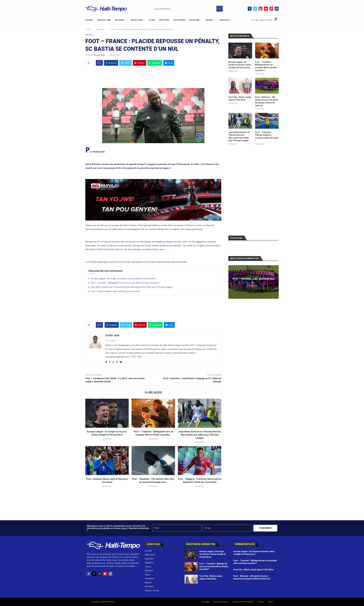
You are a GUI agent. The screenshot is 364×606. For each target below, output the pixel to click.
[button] (231, 281)
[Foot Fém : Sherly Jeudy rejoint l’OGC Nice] (240, 86)
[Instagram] (260, 9)
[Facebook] (250, 9)
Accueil (89, 20)
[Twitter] (255, 9)
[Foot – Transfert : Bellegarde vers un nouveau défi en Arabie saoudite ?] (153, 413)
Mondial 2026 (104, 20)
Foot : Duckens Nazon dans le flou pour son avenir (115, 291)
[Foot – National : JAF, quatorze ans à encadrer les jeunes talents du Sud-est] (267, 86)
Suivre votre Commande (243, 601)
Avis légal (205, 601)
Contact (261, 601)
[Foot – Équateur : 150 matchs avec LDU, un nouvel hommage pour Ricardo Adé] (153, 460)
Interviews (179, 20)
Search (219, 9)
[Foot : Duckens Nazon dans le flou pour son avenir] (107, 460)
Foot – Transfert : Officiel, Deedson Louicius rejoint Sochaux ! (267, 136)
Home (88, 29)
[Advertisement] (153, 76)
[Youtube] (266, 9)
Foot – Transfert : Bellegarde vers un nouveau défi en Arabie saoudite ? (125, 282)
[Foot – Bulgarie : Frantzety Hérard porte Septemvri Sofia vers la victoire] (199, 460)
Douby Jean (99, 55)
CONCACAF (224, 20)
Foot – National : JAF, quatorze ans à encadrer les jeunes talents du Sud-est (266, 101)
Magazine (194, 20)
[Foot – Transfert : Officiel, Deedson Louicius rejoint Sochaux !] (267, 121)
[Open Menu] (277, 9)
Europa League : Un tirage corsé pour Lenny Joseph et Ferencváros (123, 278)
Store (152, 20)
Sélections (137, 20)
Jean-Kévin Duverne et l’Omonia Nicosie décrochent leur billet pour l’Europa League (131, 287)
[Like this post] (100, 63)
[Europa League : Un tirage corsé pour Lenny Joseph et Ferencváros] (107, 413)
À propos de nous (220, 601)
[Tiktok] (271, 9)
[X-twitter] (94, 574)
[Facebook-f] (89, 574)
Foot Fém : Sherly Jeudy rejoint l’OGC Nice (239, 98)
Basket (209, 20)
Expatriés (164, 20)
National (120, 20)
